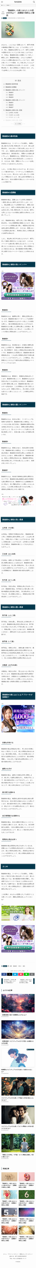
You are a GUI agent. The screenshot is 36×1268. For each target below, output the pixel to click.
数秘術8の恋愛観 (11, 87)
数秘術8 (15, 966)
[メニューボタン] (2, 2)
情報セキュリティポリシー (26, 1254)
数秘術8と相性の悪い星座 (14, 120)
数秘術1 (11, 102)
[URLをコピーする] (32, 974)
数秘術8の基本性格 (12, 84)
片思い (19, 966)
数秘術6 (11, 97)
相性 (24, 966)
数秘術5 (11, 105)
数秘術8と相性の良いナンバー (15, 90)
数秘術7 (11, 107)
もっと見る (18, 123)
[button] (4, 974)
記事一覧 (11, 1256)
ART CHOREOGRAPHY (21, 1256)
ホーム (5, 1254)
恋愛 (11, 966)
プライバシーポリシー (13, 1254)
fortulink (18, 2)
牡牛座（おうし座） (14, 117)
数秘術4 (11, 95)
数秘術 (4, 18)
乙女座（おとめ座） (14, 115)
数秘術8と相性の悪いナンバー (15, 100)
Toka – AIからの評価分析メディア (18, 1258)
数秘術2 (11, 92)
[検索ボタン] (34, 2)
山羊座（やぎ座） (14, 112)
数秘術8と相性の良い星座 (14, 110)
